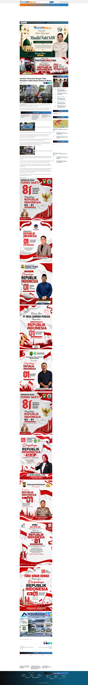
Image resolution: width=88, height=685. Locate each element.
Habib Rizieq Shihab (26, 639)
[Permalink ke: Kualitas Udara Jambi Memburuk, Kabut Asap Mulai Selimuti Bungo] (60, 123)
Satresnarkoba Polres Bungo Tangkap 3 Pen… (61, 99)
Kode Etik (23, 674)
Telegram (53, 678)
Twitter (57, 675)
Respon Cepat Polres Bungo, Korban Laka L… (61, 103)
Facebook (49, 675)
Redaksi (39, 674)
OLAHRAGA (62, 136)
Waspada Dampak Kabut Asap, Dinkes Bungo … (62, 133)
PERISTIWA (63, 88)
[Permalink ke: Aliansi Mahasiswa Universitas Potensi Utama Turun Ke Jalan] (47, 660)
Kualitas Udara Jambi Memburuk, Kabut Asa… (60, 130)
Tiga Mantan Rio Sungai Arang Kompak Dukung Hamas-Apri (45, 647)
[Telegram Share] (49, 83)
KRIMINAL (63, 96)
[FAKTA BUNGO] (28, 2)
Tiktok (64, 677)
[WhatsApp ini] (51, 83)
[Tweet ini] (47, 83)
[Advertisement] (44, 14)
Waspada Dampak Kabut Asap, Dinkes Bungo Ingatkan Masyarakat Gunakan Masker (35, 22)
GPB (21, 639)
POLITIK (61, 105)
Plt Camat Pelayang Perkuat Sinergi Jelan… (62, 94)
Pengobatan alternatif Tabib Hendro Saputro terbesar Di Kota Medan (25, 116)
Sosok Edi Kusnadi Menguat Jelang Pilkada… (62, 162)
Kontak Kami (28, 677)
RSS (60, 678)
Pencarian (51, 2)
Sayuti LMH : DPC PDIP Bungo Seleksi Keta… (61, 107)
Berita (58, 88)
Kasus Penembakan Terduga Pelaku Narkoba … (62, 90)
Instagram (64, 675)
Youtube (49, 677)
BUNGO (61, 88)
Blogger (57, 677)
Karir (31, 674)
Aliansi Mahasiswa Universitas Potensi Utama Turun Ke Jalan (46, 116)
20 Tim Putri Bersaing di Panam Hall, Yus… (62, 137)
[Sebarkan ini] (44, 83)
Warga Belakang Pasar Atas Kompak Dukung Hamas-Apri (26, 647)
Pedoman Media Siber (35, 677)
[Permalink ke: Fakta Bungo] (21, 82)
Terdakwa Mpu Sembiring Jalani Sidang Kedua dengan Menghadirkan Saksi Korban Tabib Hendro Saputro (36, 117)
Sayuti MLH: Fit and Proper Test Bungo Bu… (62, 158)
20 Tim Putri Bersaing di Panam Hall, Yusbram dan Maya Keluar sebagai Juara (66, 22)
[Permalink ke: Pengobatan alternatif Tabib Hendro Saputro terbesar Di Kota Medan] (25, 660)
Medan (31, 639)
